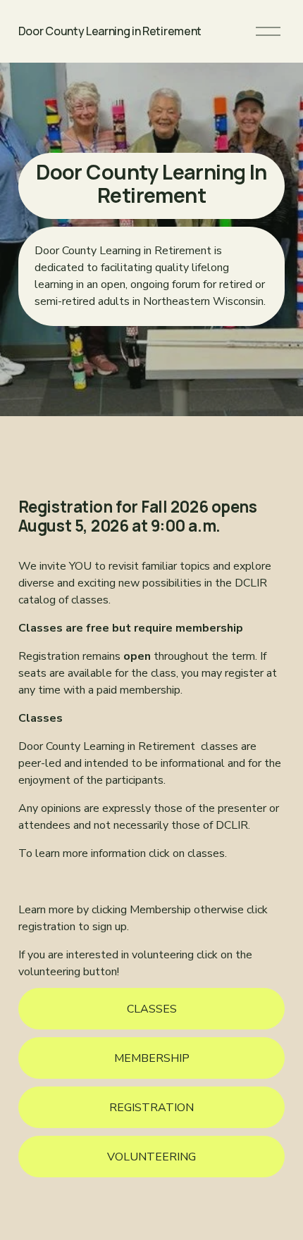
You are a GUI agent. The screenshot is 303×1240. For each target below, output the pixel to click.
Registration (151, 1107)
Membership (152, 1058)
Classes (152, 1009)
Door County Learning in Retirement (110, 31)
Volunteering (151, 1157)
